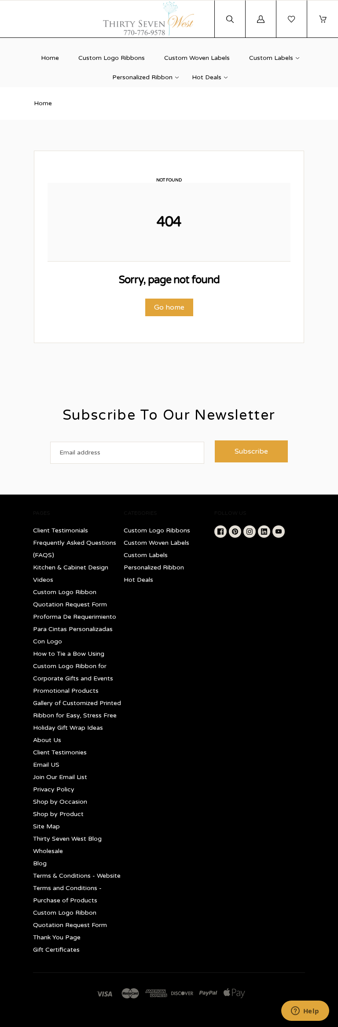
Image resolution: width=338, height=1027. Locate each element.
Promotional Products (66, 691)
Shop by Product (58, 814)
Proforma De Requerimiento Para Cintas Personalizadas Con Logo (74, 629)
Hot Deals (206, 77)
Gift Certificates (56, 949)
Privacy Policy (53, 789)
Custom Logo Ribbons (111, 58)
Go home (169, 307)
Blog (40, 863)
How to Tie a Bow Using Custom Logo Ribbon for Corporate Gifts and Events (73, 666)
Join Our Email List (60, 777)
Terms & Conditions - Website (77, 875)
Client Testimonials (60, 530)
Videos (43, 580)
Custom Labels (271, 58)
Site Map (46, 826)
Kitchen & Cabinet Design (70, 567)
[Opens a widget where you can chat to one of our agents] (305, 1012)
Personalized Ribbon (142, 77)
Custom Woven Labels (197, 58)
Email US (46, 764)
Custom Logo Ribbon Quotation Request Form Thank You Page (70, 925)
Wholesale (48, 851)
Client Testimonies (60, 752)
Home (50, 58)
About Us (47, 740)
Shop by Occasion (60, 801)
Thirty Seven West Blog (67, 838)
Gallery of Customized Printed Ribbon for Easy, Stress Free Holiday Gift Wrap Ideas (77, 715)
